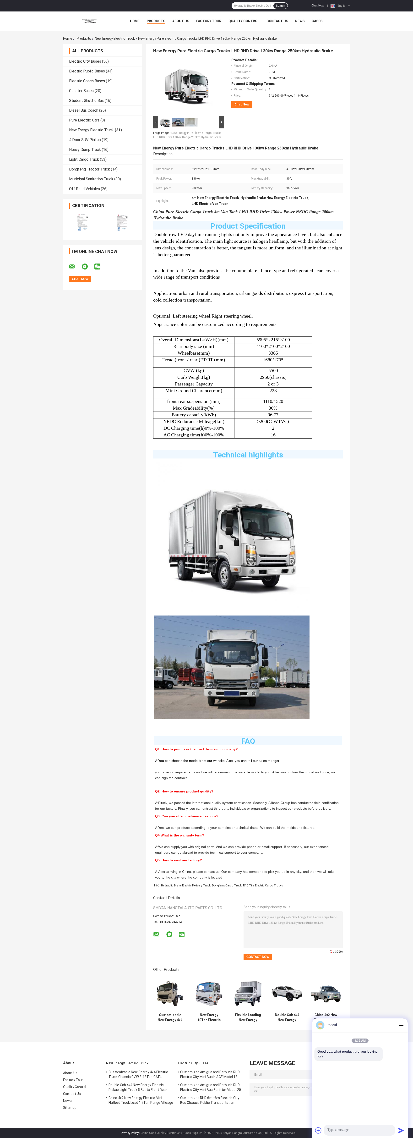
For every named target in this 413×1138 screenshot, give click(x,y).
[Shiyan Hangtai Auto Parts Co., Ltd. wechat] (100, 266)
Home (135, 21)
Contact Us (277, 21)
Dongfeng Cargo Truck (227, 885)
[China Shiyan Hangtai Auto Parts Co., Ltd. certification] (83, 222)
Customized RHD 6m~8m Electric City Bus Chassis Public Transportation (209, 1100)
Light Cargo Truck (84, 159)
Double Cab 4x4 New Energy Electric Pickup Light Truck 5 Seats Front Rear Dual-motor (286, 1017)
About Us (180, 21)
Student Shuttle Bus (86, 100)
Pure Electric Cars (84, 120)
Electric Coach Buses (87, 81)
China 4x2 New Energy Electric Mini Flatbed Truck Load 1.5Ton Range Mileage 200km (326, 1017)
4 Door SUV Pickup (85, 139)
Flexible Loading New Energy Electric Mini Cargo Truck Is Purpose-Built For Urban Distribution (248, 1017)
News (299, 21)
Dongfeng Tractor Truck (89, 169)
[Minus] (401, 1025)
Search (280, 5)
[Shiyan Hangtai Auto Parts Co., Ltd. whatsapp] (88, 266)
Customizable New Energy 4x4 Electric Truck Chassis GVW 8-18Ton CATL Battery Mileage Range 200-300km (170, 1017)
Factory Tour (208, 21)
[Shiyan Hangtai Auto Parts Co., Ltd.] (89, 21)
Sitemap (69, 1108)
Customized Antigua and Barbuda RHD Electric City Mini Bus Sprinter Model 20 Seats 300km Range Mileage (210, 1088)
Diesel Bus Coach (83, 110)
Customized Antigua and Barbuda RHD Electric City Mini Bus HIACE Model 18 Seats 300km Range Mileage (210, 1075)
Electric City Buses (85, 61)
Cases (317, 21)
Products (156, 21)
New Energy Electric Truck (115, 38)
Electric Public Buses (87, 71)
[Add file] (318, 1130)
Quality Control (243, 21)
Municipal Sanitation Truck (91, 179)
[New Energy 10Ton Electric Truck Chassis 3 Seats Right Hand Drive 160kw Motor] (209, 994)
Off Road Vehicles (84, 189)
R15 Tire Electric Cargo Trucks (263, 885)
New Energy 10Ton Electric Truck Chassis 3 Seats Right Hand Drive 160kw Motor (209, 1017)
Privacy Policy (130, 1133)
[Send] (401, 1130)
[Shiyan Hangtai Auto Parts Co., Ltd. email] (75, 266)
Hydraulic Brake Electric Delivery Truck (186, 885)
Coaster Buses (81, 90)
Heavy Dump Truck (85, 149)
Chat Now (317, 5)
